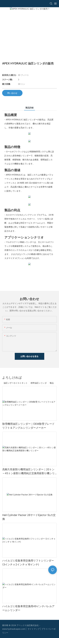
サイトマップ (34, 629)
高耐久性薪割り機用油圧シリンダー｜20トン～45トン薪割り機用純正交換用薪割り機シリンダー (28, 471)
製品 (52, 383)
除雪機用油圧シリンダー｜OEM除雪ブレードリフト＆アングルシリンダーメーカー (28, 425)
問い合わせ (12, 93)
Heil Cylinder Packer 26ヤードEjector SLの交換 (29, 517)
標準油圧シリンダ (39, 383)
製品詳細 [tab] (29, 107)
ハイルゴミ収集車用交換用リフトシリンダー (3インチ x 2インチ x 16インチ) (28, 562)
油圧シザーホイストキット (16, 383)
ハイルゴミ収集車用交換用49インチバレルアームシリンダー (28, 608)
